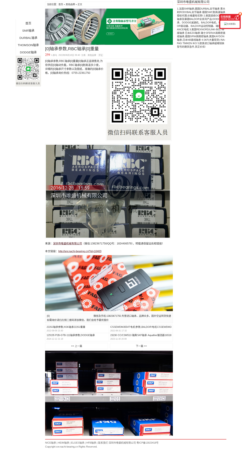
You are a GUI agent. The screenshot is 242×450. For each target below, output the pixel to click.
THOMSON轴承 (28, 45)
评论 (100, 55)
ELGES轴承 (77, 442)
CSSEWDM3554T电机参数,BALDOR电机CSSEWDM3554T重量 (140, 327)
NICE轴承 (50, 442)
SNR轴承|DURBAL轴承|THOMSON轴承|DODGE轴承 (28, 10)
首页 (28, 23)
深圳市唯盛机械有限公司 (67, 243)
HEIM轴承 (63, 442)
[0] (48, 315)
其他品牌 (70, 4)
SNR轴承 (28, 30)
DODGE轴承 (28, 52)
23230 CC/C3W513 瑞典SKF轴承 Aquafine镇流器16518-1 (140, 335)
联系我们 (103, 442)
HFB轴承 (91, 442)
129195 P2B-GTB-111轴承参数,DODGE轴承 (71, 335)
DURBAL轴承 (28, 38)
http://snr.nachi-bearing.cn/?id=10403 (79, 251)
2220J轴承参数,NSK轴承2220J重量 (66, 326)
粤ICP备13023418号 (147, 442)
